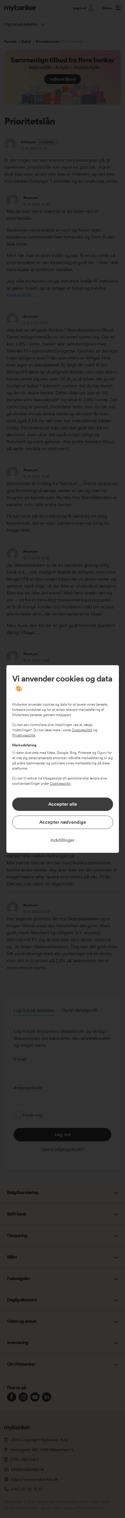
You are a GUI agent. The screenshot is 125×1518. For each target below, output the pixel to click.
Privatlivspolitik (23, 735)
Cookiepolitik (82, 730)
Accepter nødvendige (62, 822)
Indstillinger (63, 840)
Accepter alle (62, 804)
